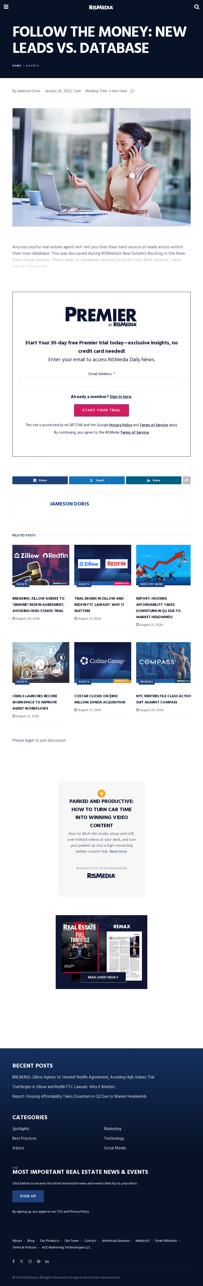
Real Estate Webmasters (102, 1278)
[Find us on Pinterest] (38, 1261)
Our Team (72, 1241)
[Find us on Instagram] (30, 1261)
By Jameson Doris (26, 91)
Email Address (102, 374)
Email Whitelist (166, 1241)
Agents (32, 66)
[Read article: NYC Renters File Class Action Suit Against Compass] (164, 662)
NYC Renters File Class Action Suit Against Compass (164, 699)
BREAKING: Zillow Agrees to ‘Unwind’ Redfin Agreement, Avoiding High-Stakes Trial (38, 605)
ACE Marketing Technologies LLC (66, 1247)
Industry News (151, 584)
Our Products (49, 1241)
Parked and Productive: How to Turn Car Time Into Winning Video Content (102, 813)
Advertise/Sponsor (116, 1241)
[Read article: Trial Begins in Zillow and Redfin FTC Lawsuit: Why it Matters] (102, 565)
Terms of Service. (134, 433)
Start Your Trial (101, 410)
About (17, 1241)
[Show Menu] (6, 7)
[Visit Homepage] (101, 7)
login (29, 740)
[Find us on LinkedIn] (47, 1261)
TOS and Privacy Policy (73, 1211)
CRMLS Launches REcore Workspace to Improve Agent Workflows (34, 702)
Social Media (115, 1148)
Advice (18, 1148)
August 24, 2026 (27, 619)
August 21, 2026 (89, 619)
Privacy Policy (120, 425)
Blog (30, 1241)
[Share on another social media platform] (187, 480)
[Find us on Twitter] (22, 1261)
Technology (114, 1138)
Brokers (146, 682)
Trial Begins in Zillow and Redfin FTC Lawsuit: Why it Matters (99, 605)
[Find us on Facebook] (13, 1261)
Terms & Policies (24, 1247)
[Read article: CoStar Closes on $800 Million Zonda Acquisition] (102, 662)
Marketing (112, 1129)
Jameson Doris (69, 504)
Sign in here (120, 397)
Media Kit (142, 1241)
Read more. (118, 852)
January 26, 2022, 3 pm (63, 91)
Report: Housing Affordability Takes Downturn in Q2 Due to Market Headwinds (158, 608)
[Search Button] (196, 7)
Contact (90, 1241)
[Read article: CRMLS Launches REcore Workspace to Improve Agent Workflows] (40, 662)
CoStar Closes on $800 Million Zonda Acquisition (99, 699)
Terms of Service (154, 425)
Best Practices (24, 1138)
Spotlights (20, 1129)
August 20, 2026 (151, 710)
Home (17, 66)
